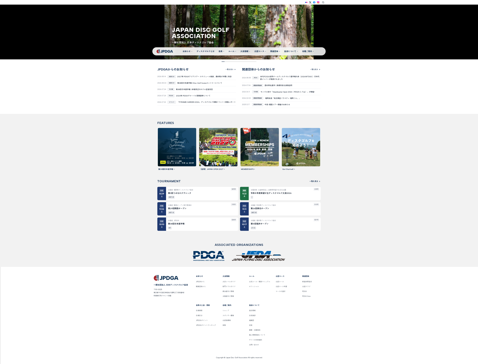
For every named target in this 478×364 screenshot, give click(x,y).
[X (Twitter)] (310, 2)
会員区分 (199, 315)
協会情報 (252, 310)
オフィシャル (254, 286)
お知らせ (187, 51)
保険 (224, 325)
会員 (220, 51)
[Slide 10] (254, 61)
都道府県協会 (307, 282)
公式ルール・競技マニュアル (259, 282)
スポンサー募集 (228, 315)
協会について (290, 51)
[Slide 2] (227, 61)
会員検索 (199, 310)
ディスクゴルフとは (205, 51)
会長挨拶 (252, 315)
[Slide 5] (237, 61)
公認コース (259, 51)
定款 (250, 325)
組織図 (251, 320)
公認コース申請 (281, 286)
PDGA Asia (306, 296)
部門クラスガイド (229, 286)
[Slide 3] (230, 61)
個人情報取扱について (257, 335)
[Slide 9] (251, 61)
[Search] (323, 2)
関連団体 (274, 51)
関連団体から (201, 286)
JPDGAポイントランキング (206, 325)
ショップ (226, 310)
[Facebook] (314, 2)
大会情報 (244, 51)
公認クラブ (306, 286)
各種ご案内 (307, 51)
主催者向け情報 (228, 296)
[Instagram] (318, 2)
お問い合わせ (254, 345)
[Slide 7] (244, 61)
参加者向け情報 (228, 291)
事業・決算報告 (254, 330)
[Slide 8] (247, 61)
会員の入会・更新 (203, 305)
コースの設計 (280, 291)
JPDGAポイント (202, 320)
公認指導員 (227, 320)
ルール (231, 51)
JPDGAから (200, 282)
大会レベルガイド (229, 282)
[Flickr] (306, 2)
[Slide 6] (240, 61)
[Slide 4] (234, 61)
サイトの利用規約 (255, 340)
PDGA (304, 291)
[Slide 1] (223, 61)
